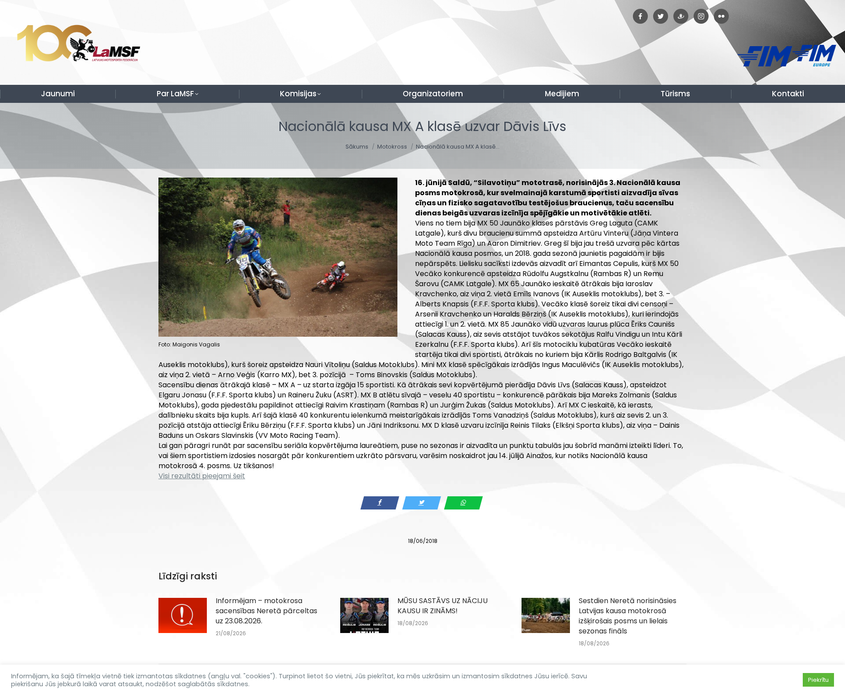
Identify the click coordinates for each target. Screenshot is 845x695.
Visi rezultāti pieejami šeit (201, 476)
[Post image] (182, 615)
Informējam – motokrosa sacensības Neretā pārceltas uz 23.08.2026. (266, 611)
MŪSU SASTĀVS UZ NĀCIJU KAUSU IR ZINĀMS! (442, 606)
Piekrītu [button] (818, 680)
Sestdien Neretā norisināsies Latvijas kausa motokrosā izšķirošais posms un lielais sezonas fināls (627, 616)
